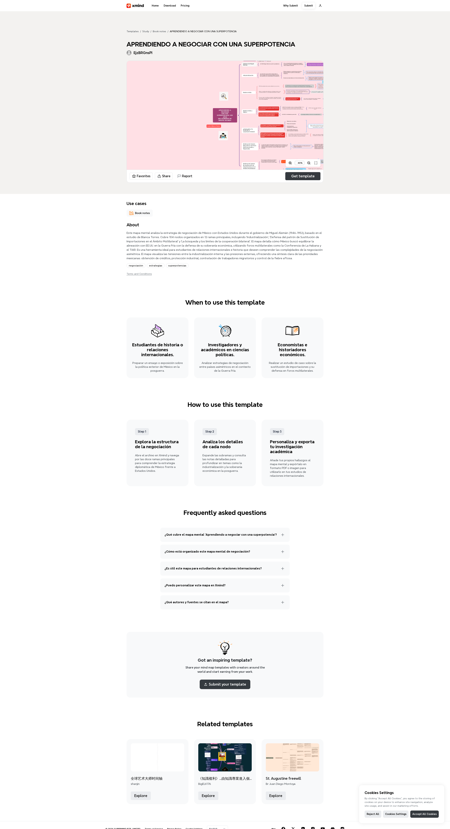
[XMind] (135, 6)
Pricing (185, 5)
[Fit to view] (315, 162)
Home (155, 5)
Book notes (159, 31)
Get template (303, 176)
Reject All (373, 814)
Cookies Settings (395, 814)
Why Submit (290, 5)
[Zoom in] (290, 162)
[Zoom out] (308, 162)
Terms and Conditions (139, 274)
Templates (133, 31)
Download (170, 5)
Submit (308, 5)
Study (145, 31)
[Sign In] (320, 5)
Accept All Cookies (424, 814)
